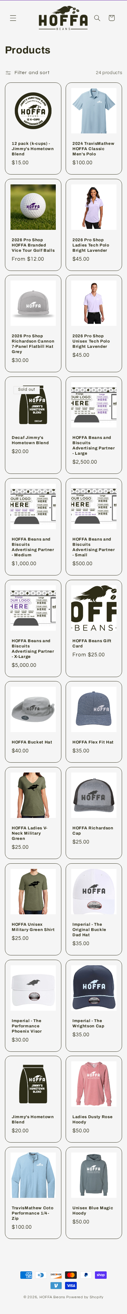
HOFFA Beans (52, 1297)
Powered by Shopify (85, 1297)
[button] (13, 18)
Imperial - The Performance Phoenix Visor (27, 1025)
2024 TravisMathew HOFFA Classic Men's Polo (93, 148)
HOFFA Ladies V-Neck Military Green (29, 833)
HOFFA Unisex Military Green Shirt (33, 927)
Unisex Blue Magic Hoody (92, 1210)
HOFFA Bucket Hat (32, 742)
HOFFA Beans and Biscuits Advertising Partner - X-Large (33, 648)
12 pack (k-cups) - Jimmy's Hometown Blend (33, 148)
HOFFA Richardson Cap (92, 831)
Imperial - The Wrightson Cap (88, 1023)
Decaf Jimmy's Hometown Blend (30, 440)
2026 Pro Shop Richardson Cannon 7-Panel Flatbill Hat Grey (33, 344)
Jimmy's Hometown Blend (33, 1119)
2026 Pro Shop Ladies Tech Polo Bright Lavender (90, 244)
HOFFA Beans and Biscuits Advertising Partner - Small (93, 547)
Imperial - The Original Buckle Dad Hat (89, 929)
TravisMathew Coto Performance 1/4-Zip (32, 1213)
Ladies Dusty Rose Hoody (92, 1119)
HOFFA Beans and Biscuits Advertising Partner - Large (93, 445)
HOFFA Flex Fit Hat (93, 742)
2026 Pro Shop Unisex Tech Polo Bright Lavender (91, 341)
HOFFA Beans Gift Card (92, 643)
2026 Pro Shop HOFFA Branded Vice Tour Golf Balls (33, 244)
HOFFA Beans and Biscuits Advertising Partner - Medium (33, 547)
